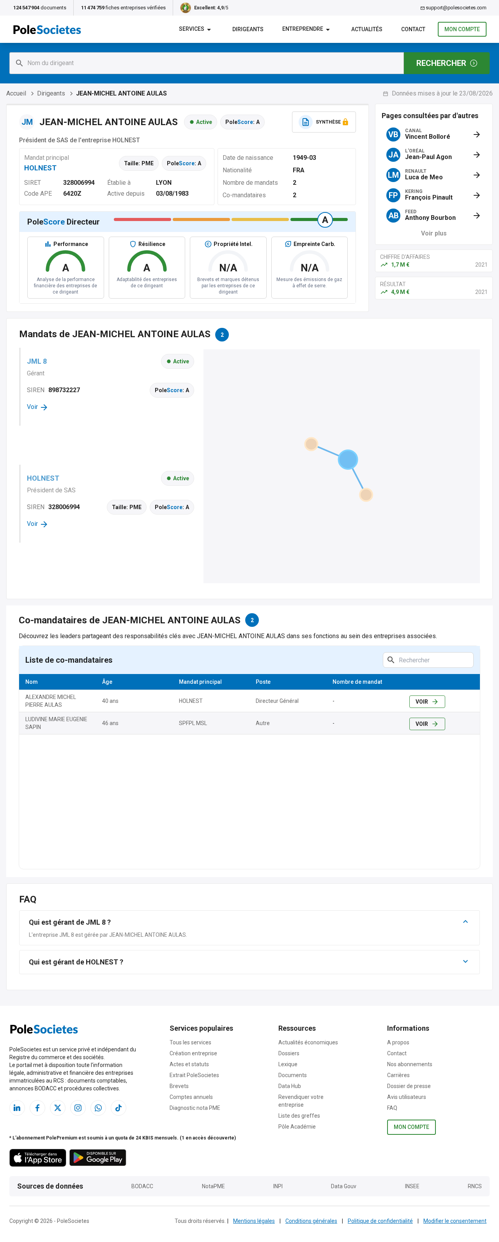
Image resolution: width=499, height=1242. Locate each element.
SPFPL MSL (193, 723)
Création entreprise (193, 1053)
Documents (292, 1075)
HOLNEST (40, 168)
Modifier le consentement (455, 1221)
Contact (397, 1053)
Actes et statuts (189, 1064)
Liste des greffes (299, 1116)
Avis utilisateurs (406, 1097)
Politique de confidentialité (380, 1221)
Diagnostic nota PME (195, 1108)
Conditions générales (311, 1221)
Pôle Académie (297, 1126)
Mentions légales (254, 1221)
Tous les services (190, 1042)
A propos (398, 1042)
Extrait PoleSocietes (194, 1075)
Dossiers (288, 1053)
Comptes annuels (191, 1097)
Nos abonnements (409, 1064)
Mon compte (462, 29)
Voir (422, 702)
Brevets (179, 1086)
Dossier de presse (409, 1086)
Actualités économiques (308, 1042)
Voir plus (434, 233)
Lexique (287, 1064)
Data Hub (289, 1086)
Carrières (398, 1075)
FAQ (392, 1108)
